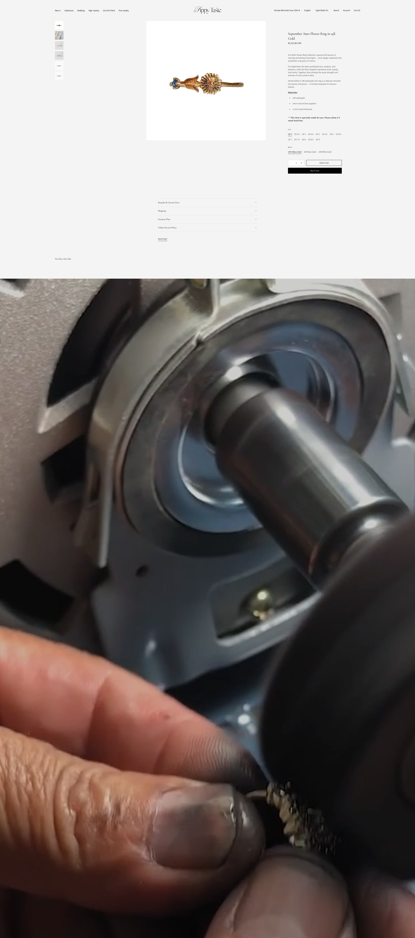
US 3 (290, 134)
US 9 (318, 139)
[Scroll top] (410, 933)
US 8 (304, 139)
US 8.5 (310, 139)
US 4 (304, 134)
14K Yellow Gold (295, 152)
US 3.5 (297, 134)
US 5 (318, 134)
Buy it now (314, 170)
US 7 (290, 139)
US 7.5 (297, 139)
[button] (287, 10)
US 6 (331, 134)
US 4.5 (310, 134)
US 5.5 (324, 134)
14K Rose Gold (310, 152)
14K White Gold (324, 152)
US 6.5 (338, 134)
